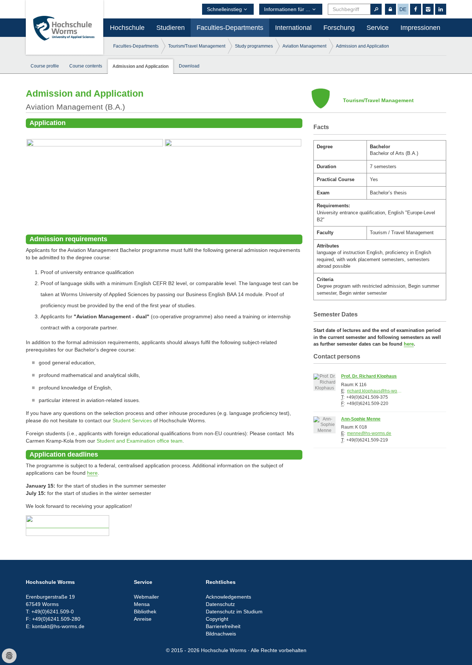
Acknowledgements (228, 597)
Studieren (170, 27)
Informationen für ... (287, 9)
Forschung (339, 27)
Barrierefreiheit (223, 626)
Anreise (143, 619)
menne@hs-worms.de (369, 433)
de (402, 9)
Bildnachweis (221, 634)
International (293, 27)
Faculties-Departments (230, 27)
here (92, 473)
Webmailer (146, 597)
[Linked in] (440, 9)
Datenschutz (220, 604)
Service (378, 27)
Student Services (132, 420)
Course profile (45, 66)
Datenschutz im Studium (234, 611)
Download (189, 66)
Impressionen (420, 27)
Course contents (85, 66)
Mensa (142, 604)
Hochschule (127, 27)
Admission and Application (362, 46)
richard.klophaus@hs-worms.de (374, 391)
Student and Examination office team (140, 441)
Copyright (217, 619)
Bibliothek (145, 611)
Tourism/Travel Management (196, 46)
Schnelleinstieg (224, 9)
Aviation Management (304, 46)
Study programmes (254, 46)
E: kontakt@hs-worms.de (55, 626)
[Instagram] (428, 9)
